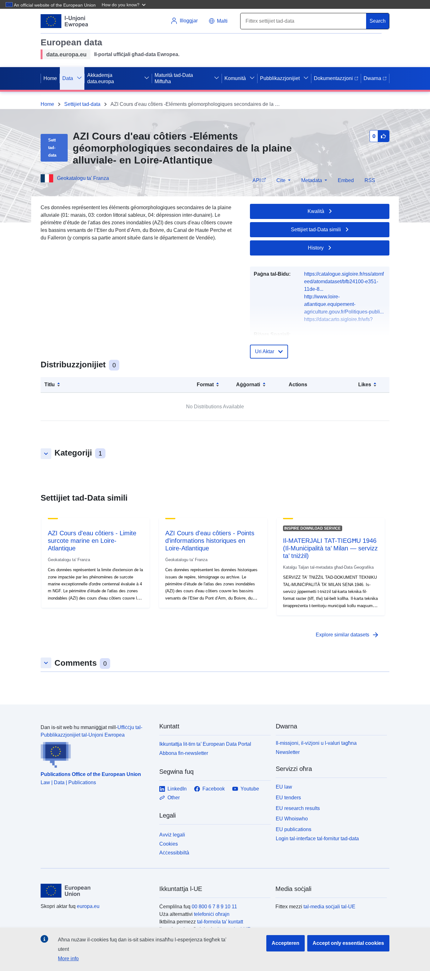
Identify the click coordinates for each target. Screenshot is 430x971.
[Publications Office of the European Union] (96, 753)
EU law (284, 787)
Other (173, 797)
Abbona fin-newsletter (183, 753)
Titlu (49, 384)
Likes (364, 384)
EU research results (298, 808)
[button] (124, 4)
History (316, 247)
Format (205, 384)
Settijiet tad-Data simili (316, 229)
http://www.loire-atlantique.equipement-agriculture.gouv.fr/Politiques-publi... (344, 304)
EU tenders (288, 797)
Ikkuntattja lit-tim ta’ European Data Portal (205, 744)
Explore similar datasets (347, 635)
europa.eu (88, 906)
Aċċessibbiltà (174, 852)
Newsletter (288, 752)
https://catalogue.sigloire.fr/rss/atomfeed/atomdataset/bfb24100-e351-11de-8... (344, 281)
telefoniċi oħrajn (211, 914)
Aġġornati (248, 384)
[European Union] (96, 891)
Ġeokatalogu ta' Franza (83, 178)
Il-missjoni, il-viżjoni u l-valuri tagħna (316, 743)
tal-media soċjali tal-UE (329, 906)
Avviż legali (172, 834)
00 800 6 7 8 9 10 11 (214, 906)
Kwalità (316, 211)
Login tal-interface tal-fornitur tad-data (317, 838)
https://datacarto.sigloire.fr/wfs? (338, 319)
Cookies (168, 844)
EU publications (293, 829)
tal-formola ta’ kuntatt (220, 921)
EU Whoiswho (292, 818)
